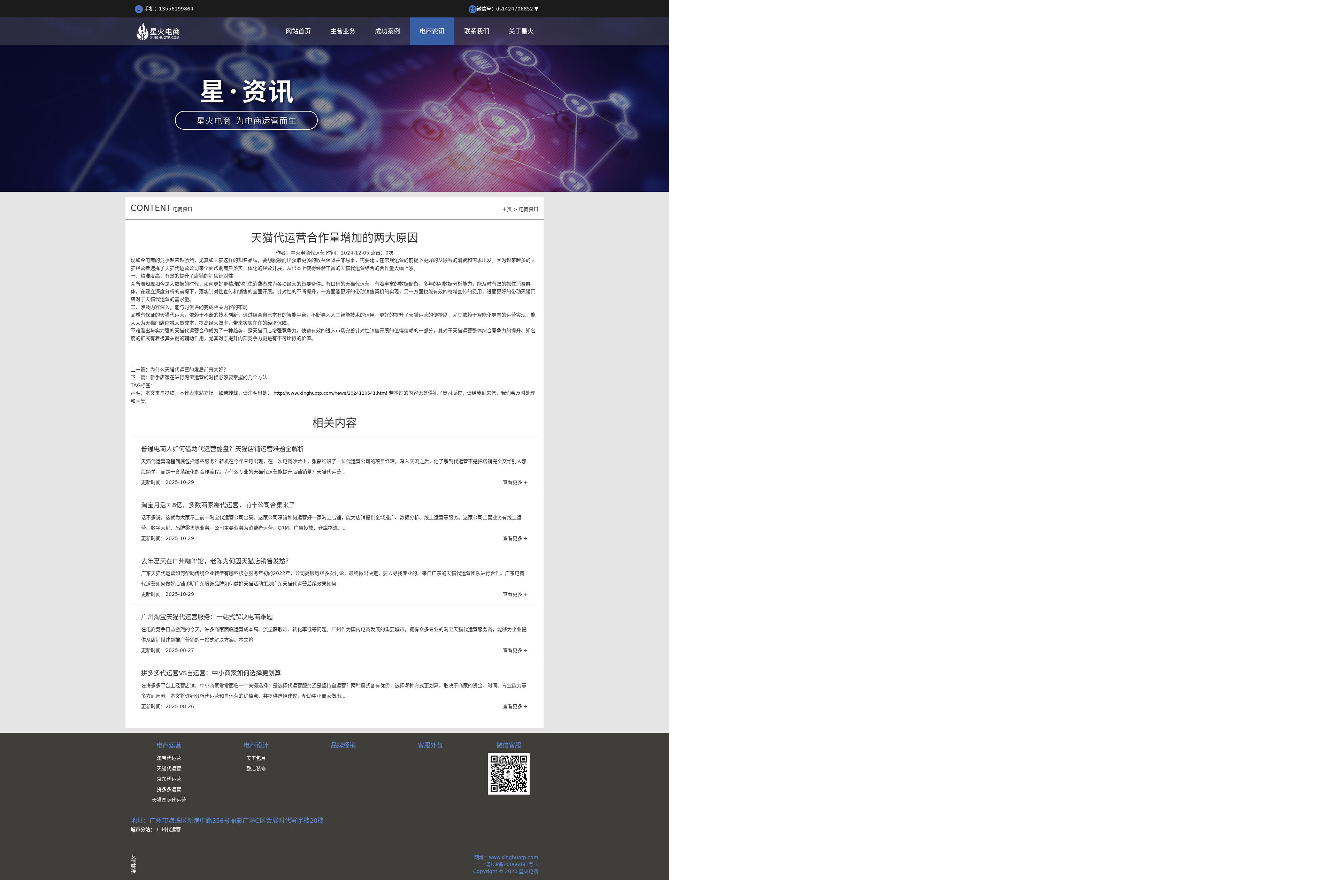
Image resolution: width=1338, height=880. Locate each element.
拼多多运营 (169, 789)
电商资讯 (432, 31)
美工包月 (256, 758)
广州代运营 (168, 829)
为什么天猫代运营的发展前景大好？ (189, 369)
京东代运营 (169, 779)
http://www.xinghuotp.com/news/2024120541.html (330, 393)
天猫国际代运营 (169, 800)
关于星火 (521, 31)
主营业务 (342, 31)
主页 (507, 209)
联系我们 (476, 31)
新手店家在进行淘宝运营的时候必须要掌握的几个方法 (208, 377)
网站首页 (298, 31)
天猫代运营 (169, 768)
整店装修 (256, 768)
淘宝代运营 (169, 758)
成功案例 (387, 31)
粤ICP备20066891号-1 (512, 864)
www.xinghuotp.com (513, 857)
